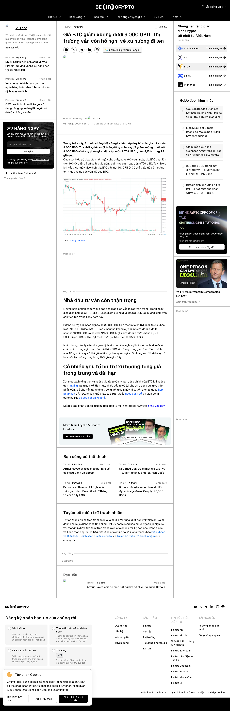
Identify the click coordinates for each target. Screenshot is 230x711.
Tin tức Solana (179, 671)
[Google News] (223, 606)
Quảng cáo (121, 625)
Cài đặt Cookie (216, 692)
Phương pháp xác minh (209, 627)
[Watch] (201, 273)
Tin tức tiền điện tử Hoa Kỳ (182, 658)
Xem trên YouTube (187, 301)
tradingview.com (77, 240)
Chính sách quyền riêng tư (96, 536)
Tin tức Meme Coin (181, 677)
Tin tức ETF (177, 682)
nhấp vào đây (156, 406)
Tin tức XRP (177, 629)
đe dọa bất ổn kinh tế (92, 397)
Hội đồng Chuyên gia (155, 642)
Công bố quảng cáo (210, 635)
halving (73, 385)
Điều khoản (147, 692)
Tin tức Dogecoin (181, 665)
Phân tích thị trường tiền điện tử (182, 643)
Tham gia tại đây (13, 178)
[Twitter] (74, 50)
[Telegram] (82, 50)
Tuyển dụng (122, 642)
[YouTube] (66, 50)
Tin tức (147, 625)
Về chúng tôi (122, 637)
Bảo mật (162, 692)
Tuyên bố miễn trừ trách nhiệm (136, 536)
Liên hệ (119, 631)
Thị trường (78, 26)
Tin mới (67, 26)
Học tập (147, 631)
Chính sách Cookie (38, 690)
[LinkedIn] (89, 50)
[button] (26, 635)
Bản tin (147, 648)
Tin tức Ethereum (181, 650)
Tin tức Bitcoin (179, 635)
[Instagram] (97, 50)
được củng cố (133, 393)
